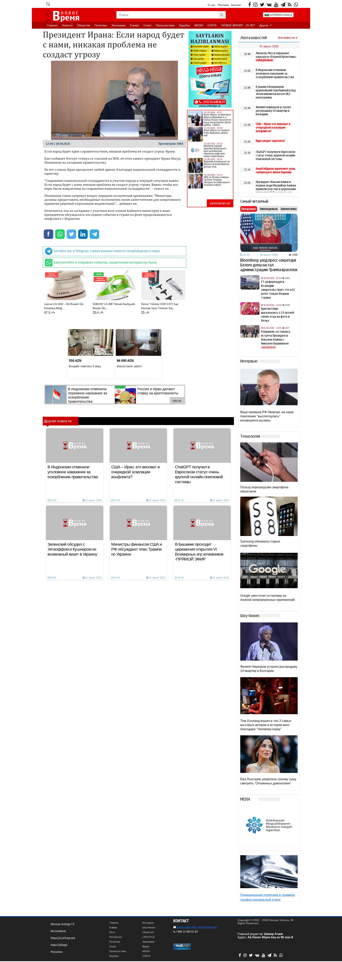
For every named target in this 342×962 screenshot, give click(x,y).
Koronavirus (58, 931)
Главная (52, 25)
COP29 (212, 25)
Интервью (148, 922)
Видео (145, 946)
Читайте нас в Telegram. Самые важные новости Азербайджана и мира (106, 251)
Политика (101, 25)
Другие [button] (264, 25)
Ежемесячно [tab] (288, 208)
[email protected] (186, 927)
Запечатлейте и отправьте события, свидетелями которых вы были (104, 262)
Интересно (115, 937)
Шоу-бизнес (149, 927)
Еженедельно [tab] (269, 208)
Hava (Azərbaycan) (63, 938)
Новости (67, 25)
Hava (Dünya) (59, 945)
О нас (211, 5)
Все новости (286, 37)
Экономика (118, 25)
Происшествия (165, 25)
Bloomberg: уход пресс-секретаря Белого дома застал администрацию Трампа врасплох (268, 265)
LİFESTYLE (148, 937)
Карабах (184, 25)
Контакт (236, 5)
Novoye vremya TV (62, 924)
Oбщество (83, 25)
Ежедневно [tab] (248, 208)
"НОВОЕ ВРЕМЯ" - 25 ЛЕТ (238, 25)
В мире (134, 25)
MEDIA (198, 25)
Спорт (147, 25)
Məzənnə (56, 951)
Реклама (223, 5)
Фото (112, 932)
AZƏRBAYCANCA (280, 14)
